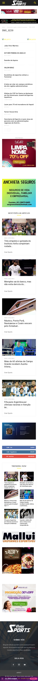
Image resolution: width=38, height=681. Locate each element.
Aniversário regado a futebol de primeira (17, 27)
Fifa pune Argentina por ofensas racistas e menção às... (17, 405)
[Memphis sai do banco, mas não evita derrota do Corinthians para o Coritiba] (19, 267)
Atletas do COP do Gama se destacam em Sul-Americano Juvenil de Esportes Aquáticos (18, 95)
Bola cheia (7, 55)
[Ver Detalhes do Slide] (19, 193)
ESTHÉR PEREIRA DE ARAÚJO (15, 53)
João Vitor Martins (11, 46)
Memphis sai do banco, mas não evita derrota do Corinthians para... (27, 484)
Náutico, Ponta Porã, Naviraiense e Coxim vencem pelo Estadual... (18, 323)
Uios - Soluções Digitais (24, 678)
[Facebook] (13, 665)
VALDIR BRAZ (9, 68)
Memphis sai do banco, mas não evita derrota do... (17, 283)
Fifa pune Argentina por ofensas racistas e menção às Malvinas (11, 521)
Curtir (32, 447)
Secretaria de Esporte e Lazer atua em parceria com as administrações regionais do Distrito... (18, 121)
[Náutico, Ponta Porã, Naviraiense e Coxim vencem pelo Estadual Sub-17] (19, 306)
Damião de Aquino (11, 60)
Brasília (6, 79)
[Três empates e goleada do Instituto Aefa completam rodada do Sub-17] (19, 227)
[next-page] (9, 130)
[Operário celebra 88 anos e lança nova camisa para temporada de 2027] (27, 514)
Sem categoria (9, 238)
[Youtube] (25, 665)
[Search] (35, 3)
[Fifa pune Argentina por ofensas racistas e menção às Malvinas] (19, 388)
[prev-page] (5, 130)
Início (3, 27)
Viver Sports (8, 252)
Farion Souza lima (11, 112)
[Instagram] (19, 665)
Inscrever (31, 456)
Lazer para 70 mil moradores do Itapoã (19, 104)
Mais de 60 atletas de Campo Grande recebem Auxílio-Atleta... (18, 364)
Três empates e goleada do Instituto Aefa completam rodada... (17, 244)
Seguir (32, 452)
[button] (3, 3)
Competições (8, 99)
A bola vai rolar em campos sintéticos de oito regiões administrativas (18, 85)
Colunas (6, 48)
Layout (19, 672)
